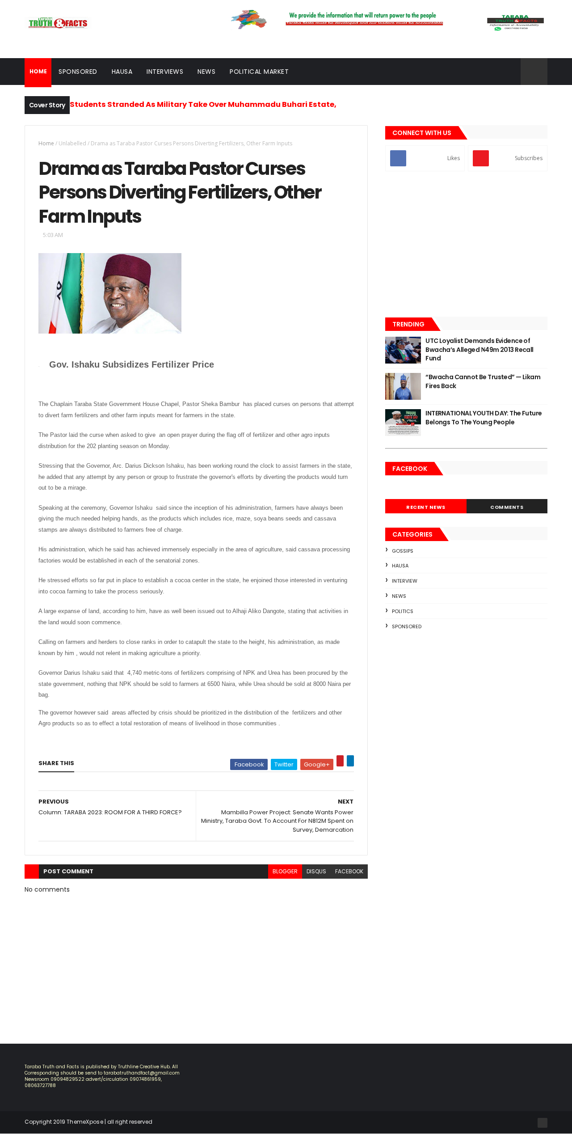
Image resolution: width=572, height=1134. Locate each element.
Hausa (122, 71)
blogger (285, 871)
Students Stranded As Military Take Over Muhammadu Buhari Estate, (203, 104)
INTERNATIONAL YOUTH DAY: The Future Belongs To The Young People (483, 418)
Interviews (165, 71)
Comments (506, 507)
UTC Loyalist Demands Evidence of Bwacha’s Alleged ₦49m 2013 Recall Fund (479, 349)
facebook (349, 871)
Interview (404, 580)
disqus (316, 871)
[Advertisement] (466, 245)
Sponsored (78, 71)
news (399, 596)
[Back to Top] (542, 1123)
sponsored (406, 626)
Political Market (259, 71)
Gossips (402, 550)
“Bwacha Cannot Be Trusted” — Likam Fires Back (482, 381)
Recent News (426, 507)
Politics (402, 611)
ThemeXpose (85, 1122)
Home (46, 143)
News (206, 71)
